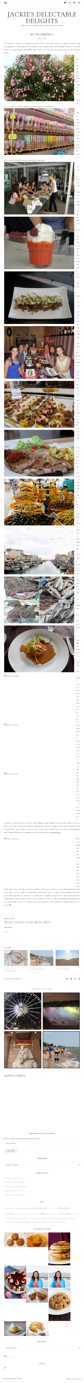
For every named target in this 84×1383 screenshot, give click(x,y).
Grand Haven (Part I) (64, 967)
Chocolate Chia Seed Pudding (15, 1186)
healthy (23, 1218)
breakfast (37, 1208)
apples (15, 1208)
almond (6, 1208)
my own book (55, 832)
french (8, 1218)
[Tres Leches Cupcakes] (15, 1328)
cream (48, 1214)
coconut (17, 1214)
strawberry (44, 1222)
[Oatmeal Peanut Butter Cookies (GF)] (59, 1304)
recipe (34, 1222)
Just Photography (13, 979)
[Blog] (37, 1277)
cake (44, 1208)
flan (5, 1218)
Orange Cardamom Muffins (14, 1182)
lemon (36, 1218)
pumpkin (27, 1222)
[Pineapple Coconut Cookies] (15, 1239)
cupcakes (61, 1214)
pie (22, 1222)
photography (16, 1222)
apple (11, 1208)
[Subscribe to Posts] (5, 1357)
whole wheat (62, 1222)
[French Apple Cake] (37, 1328)
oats (56, 1218)
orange (61, 1218)
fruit (12, 1218)
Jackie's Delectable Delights (42, 17)
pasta (74, 1218)
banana (19, 1208)
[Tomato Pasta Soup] (37, 1239)
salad (38, 1222)
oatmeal (50, 1218)
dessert (69, 1213)
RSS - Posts (10, 1357)
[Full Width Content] (59, 1277)
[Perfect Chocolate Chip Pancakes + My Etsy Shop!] (59, 1248)
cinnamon (9, 1213)
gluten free (18, 1218)
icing (28, 1218)
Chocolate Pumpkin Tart (13, 1178)
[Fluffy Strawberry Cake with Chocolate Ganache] (15, 1282)
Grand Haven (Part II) (39, 967)
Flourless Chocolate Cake (14, 1191)
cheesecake (55, 1208)
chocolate (64, 1208)
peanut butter (8, 1222)
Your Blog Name (15, 1378)
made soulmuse (74, 1379)
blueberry (24, 1208)
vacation (49, 1222)
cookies (42, 1213)
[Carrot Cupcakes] (37, 1295)
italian (32, 1218)
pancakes (68, 1218)
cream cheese (54, 1214)
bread (29, 1208)
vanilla (55, 1222)
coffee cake (24, 1214)
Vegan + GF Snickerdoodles (14, 1195)
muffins (43, 1218)
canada (49, 1208)
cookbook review (32, 1214)
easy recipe (76, 1214)
